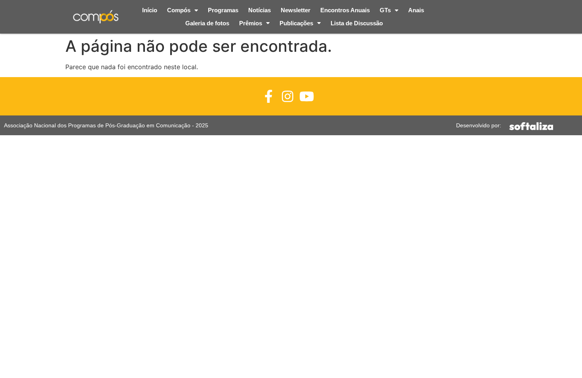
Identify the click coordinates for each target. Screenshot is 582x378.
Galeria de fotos (207, 23)
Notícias (259, 10)
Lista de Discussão (357, 23)
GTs (385, 10)
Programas (223, 10)
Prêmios (250, 23)
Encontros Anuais (345, 10)
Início (149, 10)
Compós (178, 10)
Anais (416, 10)
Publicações (296, 23)
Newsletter (295, 10)
